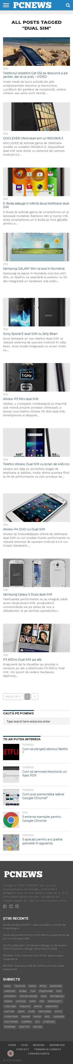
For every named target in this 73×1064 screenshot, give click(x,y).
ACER (31, 1011)
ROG (58, 991)
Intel (43, 986)
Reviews (38, 1045)
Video (32, 986)
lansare (58, 1016)
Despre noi (57, 1045)
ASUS (7, 986)
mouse (37, 1027)
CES (42, 1001)
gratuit (24, 1027)
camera (27, 1021)
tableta (24, 1006)
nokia (37, 1016)
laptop (9, 1011)
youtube (10, 1006)
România (9, 1027)
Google (21, 1001)
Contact (22, 1049)
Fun (32, 991)
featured (45, 1011)
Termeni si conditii (47, 1049)
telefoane (46, 991)
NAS (47, 1016)
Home (12, 1045)
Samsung (55, 986)
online (25, 1016)
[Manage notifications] (10, 1053)
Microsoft (55, 1001)
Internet (10, 996)
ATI (37, 1021)
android (9, 991)
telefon (19, 986)
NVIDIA (8, 1001)
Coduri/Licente (38, 1053)
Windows (51, 1006)
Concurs (49, 1021)
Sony (32, 1001)
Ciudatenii (11, 1016)
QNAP (21, 1011)
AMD (43, 996)
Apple (38, 1006)
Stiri (24, 1045)
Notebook (57, 996)
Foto (58, 1011)
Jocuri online (28, 996)
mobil (23, 991)
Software (11, 1021)
